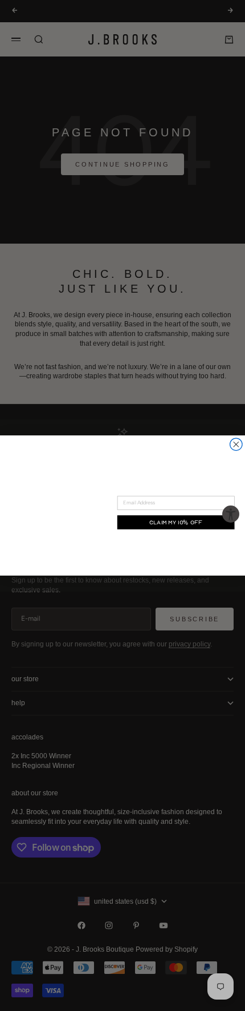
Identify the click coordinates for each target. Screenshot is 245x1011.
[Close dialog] (236, 444)
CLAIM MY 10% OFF (176, 522)
